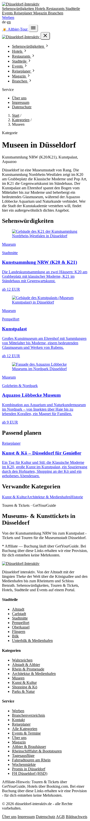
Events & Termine (26, 733)
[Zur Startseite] (21, 563)
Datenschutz (22, 107)
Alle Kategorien (24, 729)
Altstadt (18, 609)
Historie (76, 497)
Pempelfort (20, 623)
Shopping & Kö (24, 687)
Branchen (55, 13)
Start (15, 115)
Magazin (40, 13)
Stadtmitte (20, 618)
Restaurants (56, 8)
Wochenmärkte (24, 764)
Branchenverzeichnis (28, 715)
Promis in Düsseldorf (28, 769)
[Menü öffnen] (33, 28)
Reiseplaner (23, 13)
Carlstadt (19, 614)
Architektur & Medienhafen (48, 497)
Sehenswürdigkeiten (18, 8)
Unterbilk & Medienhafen (32, 640)
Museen (18, 678)
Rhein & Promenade (28, 669)
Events (8, 13)
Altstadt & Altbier (26, 665)
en (9, 22)
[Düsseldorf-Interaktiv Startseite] (21, 4)
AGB (60, 817)
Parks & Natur (23, 691)
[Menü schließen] (45, 36)
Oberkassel (21, 627)
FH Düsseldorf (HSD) (29, 773)
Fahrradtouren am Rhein (31, 760)
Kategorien (21, 120)
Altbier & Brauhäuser (29, 746)
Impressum (20, 102)
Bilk (15, 636)
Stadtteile (73, 8)
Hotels (40, 8)
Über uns (19, 98)
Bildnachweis (76, 817)
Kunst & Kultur (14, 497)
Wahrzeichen (22, 660)
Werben (8, 17)
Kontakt (18, 720)
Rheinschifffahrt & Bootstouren (37, 751)
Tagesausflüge (23, 755)
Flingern (18, 631)
